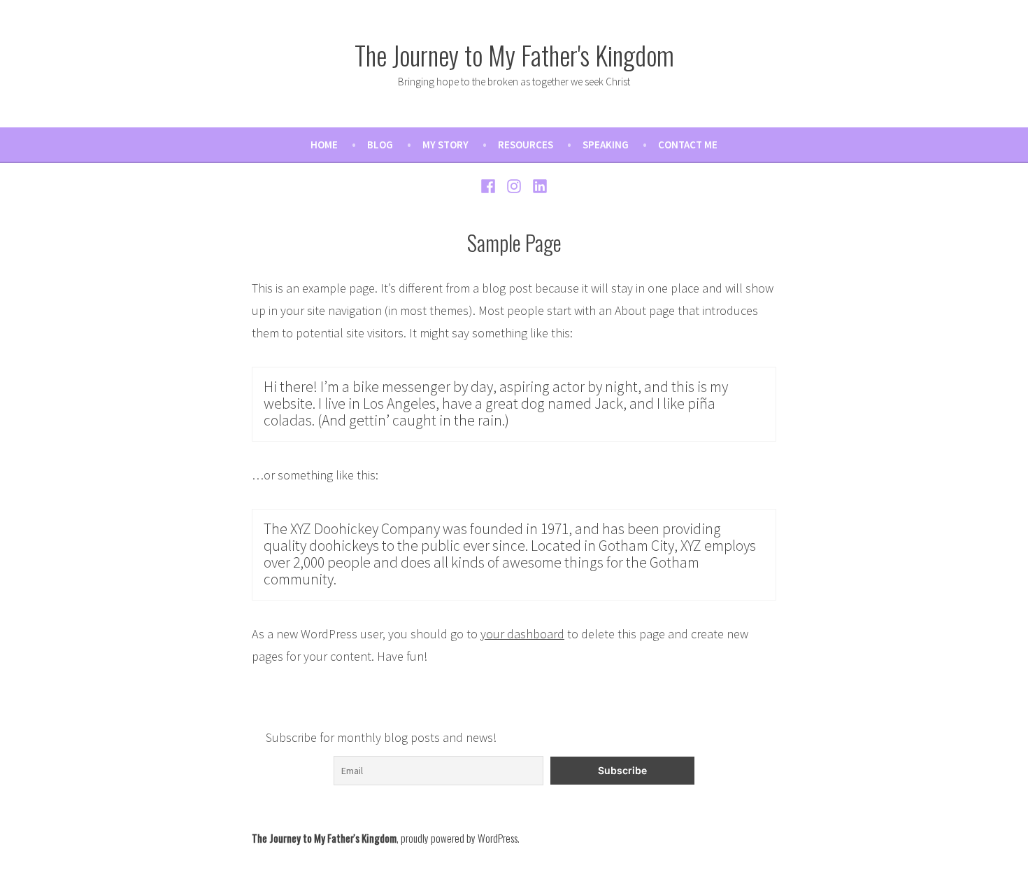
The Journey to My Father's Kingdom (514, 54)
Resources (525, 144)
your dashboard (522, 634)
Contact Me (688, 144)
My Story (445, 144)
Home (324, 144)
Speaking (606, 144)
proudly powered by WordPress (459, 838)
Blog (380, 144)
